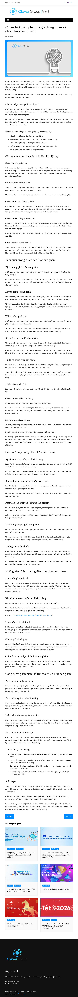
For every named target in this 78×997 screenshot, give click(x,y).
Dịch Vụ (7, 2)
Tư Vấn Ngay (16, 2)
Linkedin (71, 2)
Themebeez (21, 994)
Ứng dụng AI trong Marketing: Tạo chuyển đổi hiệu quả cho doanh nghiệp (21, 854)
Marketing (10, 36)
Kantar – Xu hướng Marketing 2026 (56, 889)
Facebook (64, 2)
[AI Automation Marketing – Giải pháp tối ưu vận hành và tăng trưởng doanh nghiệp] (56, 836)
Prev (10, 816)
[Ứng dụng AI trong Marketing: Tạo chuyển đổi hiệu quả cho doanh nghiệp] (21, 836)
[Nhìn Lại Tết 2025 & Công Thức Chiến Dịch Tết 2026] (21, 907)
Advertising (11, 849)
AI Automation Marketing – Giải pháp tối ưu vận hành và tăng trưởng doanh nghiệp (56, 854)
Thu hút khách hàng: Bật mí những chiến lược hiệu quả (32, 615)
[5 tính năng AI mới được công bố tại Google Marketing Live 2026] (21, 873)
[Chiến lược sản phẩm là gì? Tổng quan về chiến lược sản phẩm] (39, 58)
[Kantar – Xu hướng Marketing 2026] (56, 873)
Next (67, 816)
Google (10, 885)
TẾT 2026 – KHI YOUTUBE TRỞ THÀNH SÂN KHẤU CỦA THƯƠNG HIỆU (55, 926)
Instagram (68, 2)
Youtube (54, 920)
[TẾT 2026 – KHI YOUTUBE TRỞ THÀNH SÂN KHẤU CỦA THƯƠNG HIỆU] (56, 907)
